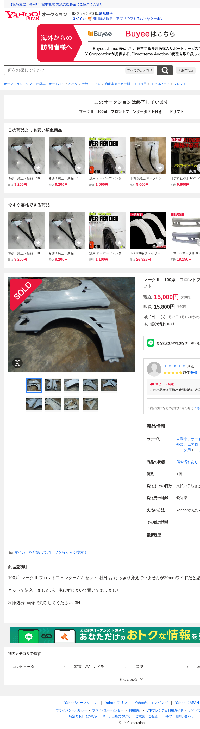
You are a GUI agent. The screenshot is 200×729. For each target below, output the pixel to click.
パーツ (73, 84)
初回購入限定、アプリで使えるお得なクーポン (128, 19)
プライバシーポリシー (71, 710)
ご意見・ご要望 (147, 716)
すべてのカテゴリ (139, 70)
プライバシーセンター (107, 710)
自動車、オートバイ (50, 84)
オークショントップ (18, 84)
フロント (180, 84)
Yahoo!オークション (81, 703)
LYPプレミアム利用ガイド (164, 710)
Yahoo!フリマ (116, 703)
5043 (194, 372)
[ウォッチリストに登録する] (38, 167)
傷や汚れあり (187, 462)
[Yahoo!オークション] (37, 12)
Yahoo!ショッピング (151, 703)
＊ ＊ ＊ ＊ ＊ (175, 366)
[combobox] (65, 70)
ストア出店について (116, 716)
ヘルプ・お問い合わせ (178, 716)
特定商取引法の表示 (83, 716)
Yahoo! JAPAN (187, 703)
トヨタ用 (140, 84)
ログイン (79, 19)
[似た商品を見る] (17, 363)
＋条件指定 (185, 70)
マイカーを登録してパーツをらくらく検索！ (50, 552)
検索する (165, 70)
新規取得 (106, 13)
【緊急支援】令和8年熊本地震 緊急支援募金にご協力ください (56, 4)
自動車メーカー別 (117, 84)
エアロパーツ (160, 84)
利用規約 (135, 710)
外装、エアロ (91, 84)
